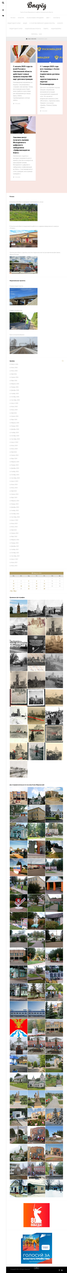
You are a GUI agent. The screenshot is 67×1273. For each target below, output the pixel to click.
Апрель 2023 (14, 494)
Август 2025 (14, 403)
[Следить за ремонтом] (24, 321)
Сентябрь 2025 (15, 400)
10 (13, 583)
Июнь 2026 (14, 370)
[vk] (3, 15)
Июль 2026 (14, 367)
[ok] (3, 10)
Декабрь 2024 (15, 429)
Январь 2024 (14, 465)
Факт (48, 17)
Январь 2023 (14, 504)
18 (21, 586)
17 (13, 586)
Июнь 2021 (14, 565)
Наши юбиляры (56, 28)
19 (28, 586)
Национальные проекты (33, 28)
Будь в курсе (16, 60)
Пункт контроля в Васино (17, 334)
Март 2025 (14, 419)
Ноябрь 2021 (15, 549)
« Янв (11, 591)
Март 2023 (14, 497)
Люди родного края (14, 23)
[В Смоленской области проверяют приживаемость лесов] (24, 212)
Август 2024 (14, 442)
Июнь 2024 (14, 448)
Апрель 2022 (14, 533)
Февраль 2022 (15, 539)
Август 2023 (14, 481)
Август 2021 (14, 559)
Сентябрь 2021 (15, 556)
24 (13, 588)
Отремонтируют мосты (16, 286)
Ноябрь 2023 (15, 471)
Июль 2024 (14, 445)
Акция (25, 23)
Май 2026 (14, 374)
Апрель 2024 (14, 455)
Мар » (15, 591)
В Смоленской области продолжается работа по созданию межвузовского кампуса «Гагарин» (34, 227)
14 (44, 583)
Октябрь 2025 (15, 396)
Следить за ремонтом (16, 310)
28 (44, 588)
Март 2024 (14, 458)
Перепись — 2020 (36, 34)
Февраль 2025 (15, 422)
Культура (21, 17)
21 (44, 586)
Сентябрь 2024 (15, 439)
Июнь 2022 (14, 526)
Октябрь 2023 (15, 474)
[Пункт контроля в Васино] (24, 345)
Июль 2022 (14, 523)
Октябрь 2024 (15, 435)
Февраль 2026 (15, 383)
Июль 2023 (14, 484)
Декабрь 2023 (15, 468)
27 (36, 588)
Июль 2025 (14, 406)
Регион (13, 17)
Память (45, 28)
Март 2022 (14, 536)
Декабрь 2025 (15, 390)
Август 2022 (14, 520)
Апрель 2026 (14, 377)
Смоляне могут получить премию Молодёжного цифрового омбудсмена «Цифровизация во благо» (21, 145)
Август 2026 (14, 364)
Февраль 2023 (15, 500)
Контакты (56, 17)
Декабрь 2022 (15, 507)
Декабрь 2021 (15, 546)
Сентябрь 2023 (15, 478)
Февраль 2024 (15, 461)
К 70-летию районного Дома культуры (42, 23)
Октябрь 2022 (15, 513)
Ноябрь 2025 (15, 393)
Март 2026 (14, 380)
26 (28, 588)
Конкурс (60, 23)
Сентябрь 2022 (15, 517)
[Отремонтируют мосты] (24, 296)
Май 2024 (14, 452)
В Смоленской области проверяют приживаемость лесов (26, 202)
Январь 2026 (14, 387)
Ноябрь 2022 (15, 510)
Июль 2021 (14, 562)
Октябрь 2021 (15, 552)
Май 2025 (14, 413)
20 (36, 586)
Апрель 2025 (14, 416)
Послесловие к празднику (35, 17)
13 (36, 583)
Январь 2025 (14, 426)
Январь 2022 (14, 543)
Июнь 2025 (14, 409)
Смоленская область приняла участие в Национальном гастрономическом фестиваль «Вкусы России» (35, 253)
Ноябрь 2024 (15, 432)
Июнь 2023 (14, 487)
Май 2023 (14, 491)
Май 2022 (14, 530)
